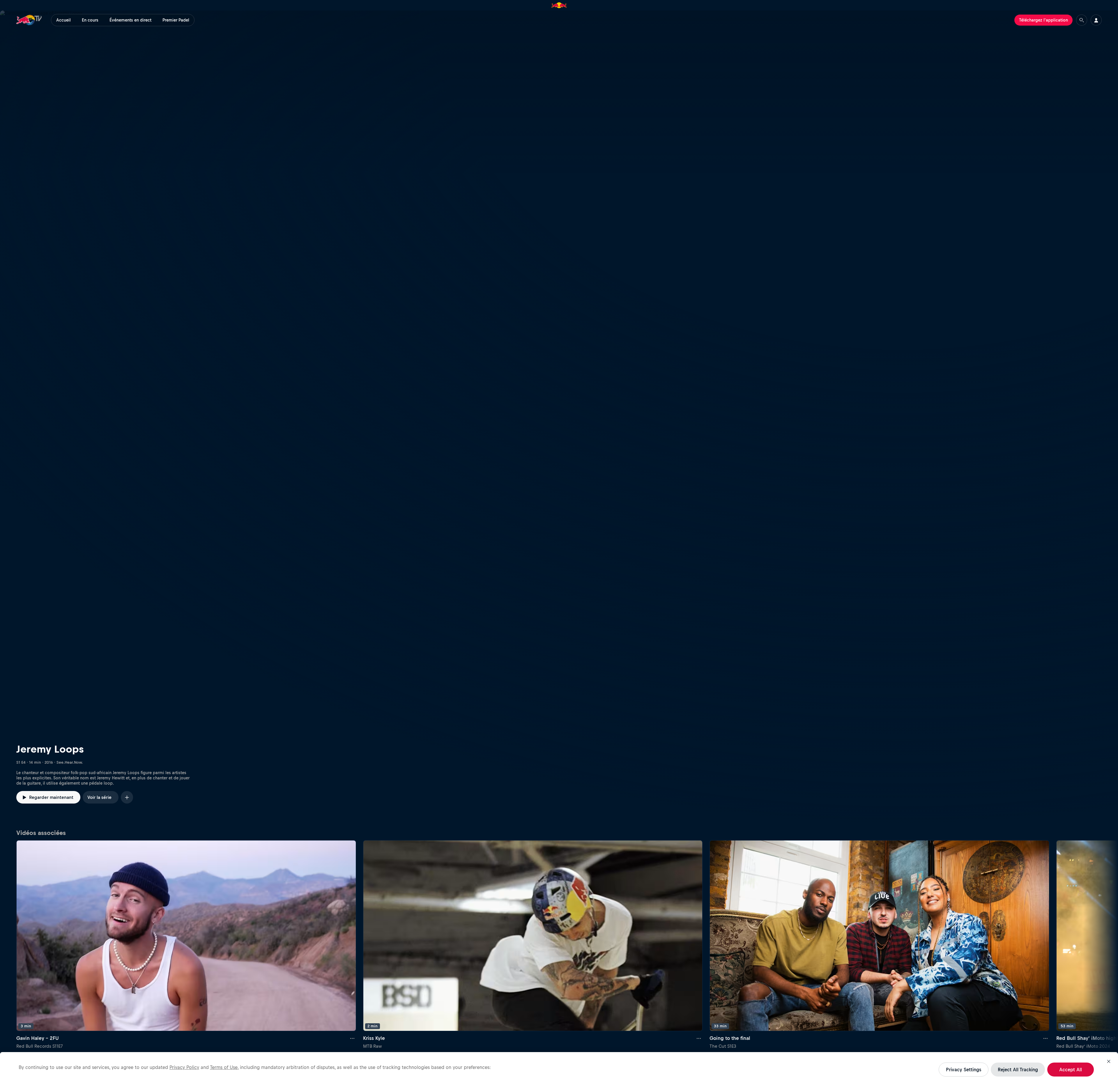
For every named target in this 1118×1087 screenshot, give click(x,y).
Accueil (63, 20)
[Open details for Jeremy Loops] (559, 418)
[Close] (1109, 1061)
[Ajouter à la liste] (127, 797)
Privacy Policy (184, 1067)
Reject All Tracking (1018, 1069)
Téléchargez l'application (1043, 20)
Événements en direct (130, 20)
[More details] (352, 1038)
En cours (90, 20)
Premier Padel (175, 20)
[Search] (1081, 20)
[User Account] (1096, 20)
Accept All (1070, 1069)
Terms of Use (224, 1067)
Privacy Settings (963, 1069)
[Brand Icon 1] (559, 5)
